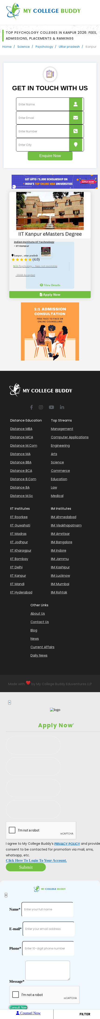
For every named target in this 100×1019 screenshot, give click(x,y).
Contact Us (39, 622)
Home (7, 46)
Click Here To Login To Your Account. (36, 861)
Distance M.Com (23, 445)
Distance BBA (20, 462)
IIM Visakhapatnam (66, 525)
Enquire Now (50, 156)
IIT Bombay (19, 558)
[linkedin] (62, 407)
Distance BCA (21, 470)
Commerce (60, 470)
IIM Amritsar (60, 533)
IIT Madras (18, 533)
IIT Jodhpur (19, 542)
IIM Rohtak (59, 592)
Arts (54, 454)
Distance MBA (21, 428)
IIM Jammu (60, 558)
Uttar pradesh (69, 46)
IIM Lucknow (60, 575)
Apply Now (51, 294)
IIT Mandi (17, 584)
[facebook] (31, 407)
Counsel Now (30, 1013)
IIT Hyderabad (21, 592)
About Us (37, 613)
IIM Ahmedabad (63, 517)
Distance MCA (21, 437)
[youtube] (51, 407)
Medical (57, 495)
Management (62, 428)
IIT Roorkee (19, 517)
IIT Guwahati (20, 525)
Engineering (60, 445)
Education (59, 479)
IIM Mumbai (60, 584)
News (34, 638)
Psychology (44, 46)
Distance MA (20, 454)
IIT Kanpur (18, 575)
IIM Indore (58, 550)
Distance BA (20, 487)
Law (54, 487)
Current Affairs (42, 647)
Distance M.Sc (21, 495)
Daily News (38, 655)
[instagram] (41, 407)
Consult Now (18, 1007)
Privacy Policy (67, 843)
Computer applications (70, 437)
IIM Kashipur (60, 567)
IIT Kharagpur (20, 550)
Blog (33, 630)
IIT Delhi (16, 567)
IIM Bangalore (61, 542)
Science (23, 46)
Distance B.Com (23, 479)
